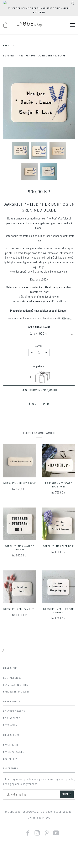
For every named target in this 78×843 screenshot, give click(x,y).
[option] (39, 103)
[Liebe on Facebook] (28, 834)
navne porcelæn (13, 751)
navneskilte (11, 745)
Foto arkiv (10, 725)
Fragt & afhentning (16, 684)
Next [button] (67, 103)
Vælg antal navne (39, 327)
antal (39, 346)
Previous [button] (10, 103)
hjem (6, 45)
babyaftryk (10, 758)
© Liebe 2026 (13, 811)
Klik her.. (67, 318)
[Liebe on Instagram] (37, 834)
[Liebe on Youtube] (56, 834)
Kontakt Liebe (12, 677)
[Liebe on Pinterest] (47, 834)
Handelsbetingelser (16, 691)
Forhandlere (11, 718)
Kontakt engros (14, 711)
